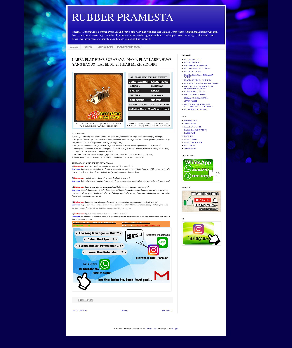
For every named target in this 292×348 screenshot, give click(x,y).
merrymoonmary (151, 328)
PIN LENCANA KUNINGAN (195, 65)
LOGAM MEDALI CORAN (195, 94)
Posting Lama (167, 310)
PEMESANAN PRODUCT (129, 47)
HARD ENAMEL (191, 120)
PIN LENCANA (190, 145)
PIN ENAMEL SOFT (192, 62)
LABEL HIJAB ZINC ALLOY (195, 130)
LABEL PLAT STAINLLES (194, 91)
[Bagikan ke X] (85, 300)
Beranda (74, 47)
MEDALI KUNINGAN (193, 142)
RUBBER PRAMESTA (122, 16)
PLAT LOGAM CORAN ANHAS (197, 68)
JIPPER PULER (190, 123)
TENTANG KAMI (104, 47)
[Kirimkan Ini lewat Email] (79, 300)
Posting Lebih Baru (80, 310)
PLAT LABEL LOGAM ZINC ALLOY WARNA (199, 76)
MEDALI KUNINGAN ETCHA (196, 98)
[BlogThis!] (82, 300)
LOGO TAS (188, 136)
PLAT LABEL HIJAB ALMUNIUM (198, 80)
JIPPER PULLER (190, 101)
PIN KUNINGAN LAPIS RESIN (196, 109)
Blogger (175, 328)
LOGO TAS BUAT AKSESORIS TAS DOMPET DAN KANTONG (198, 87)
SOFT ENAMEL (190, 148)
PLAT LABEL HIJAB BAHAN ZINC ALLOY (201, 83)
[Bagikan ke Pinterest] (91, 300)
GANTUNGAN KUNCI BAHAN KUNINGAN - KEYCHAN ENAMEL (198, 105)
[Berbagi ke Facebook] (88, 300)
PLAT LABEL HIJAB (192, 71)
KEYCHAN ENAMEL (192, 126)
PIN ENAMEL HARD (192, 59)
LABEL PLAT (189, 133)
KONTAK (87, 47)
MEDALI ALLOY (191, 139)
